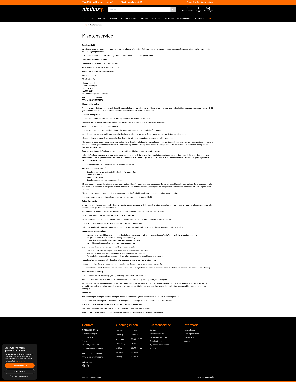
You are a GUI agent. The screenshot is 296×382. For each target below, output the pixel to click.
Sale (209, 18)
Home (84, 25)
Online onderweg (184, 18)
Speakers (144, 18)
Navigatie (113, 18)
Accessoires (199, 18)
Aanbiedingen (189, 330)
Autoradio (102, 18)
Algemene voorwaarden (159, 345)
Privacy (153, 348)
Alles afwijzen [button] (20, 371)
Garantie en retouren (158, 337)
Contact (153, 330)
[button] (20, 376)
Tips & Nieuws (189, 337)
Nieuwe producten (207, 2)
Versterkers (169, 18)
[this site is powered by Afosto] (205, 377)
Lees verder (21, 361)
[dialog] (19, 362)
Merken (187, 341)
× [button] (34, 346)
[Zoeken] (173, 9)
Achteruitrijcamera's (129, 18)
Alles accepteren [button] (19, 365)
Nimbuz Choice (88, 18)
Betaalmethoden (156, 341)
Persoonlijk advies (193, 2)
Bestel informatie (157, 334)
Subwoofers (156, 18)
